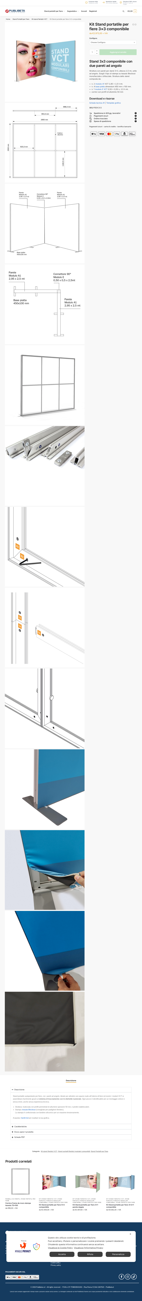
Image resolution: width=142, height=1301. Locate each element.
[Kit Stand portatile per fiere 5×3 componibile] (54, 1182)
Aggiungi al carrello (118, 52)
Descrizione (71, 1080)
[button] (132, 11)
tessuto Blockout (28, 1110)
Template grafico (113, 103)
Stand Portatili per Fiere (21, 19)
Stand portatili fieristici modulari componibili (74, 1151)
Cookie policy (56, 1263)
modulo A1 (99, 84)
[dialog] (71, 1246)
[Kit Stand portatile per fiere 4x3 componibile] (133, 24)
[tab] (71, 1080)
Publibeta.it (110, 1287)
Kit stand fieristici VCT (39, 19)
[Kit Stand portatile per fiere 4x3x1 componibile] (121, 1182)
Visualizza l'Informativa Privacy (88, 1248)
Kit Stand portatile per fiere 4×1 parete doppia (85, 1206)
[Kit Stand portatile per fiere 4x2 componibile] (135, 24)
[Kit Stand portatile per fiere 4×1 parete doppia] (88, 1182)
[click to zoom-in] (45, 62)
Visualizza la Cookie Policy (60, 1248)
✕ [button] (130, 1234)
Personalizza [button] (118, 1254)
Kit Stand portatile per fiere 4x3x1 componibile (120, 1206)
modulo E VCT (101, 89)
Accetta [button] (62, 1254)
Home (8, 19)
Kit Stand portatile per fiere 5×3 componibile (52, 1206)
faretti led (25, 1118)
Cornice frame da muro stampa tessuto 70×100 (18, 1204)
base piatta (100, 86)
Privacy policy (56, 1265)
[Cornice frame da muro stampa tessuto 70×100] (20, 1182)
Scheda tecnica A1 (97, 103)
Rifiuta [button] (90, 1254)
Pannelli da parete (12, 1199)
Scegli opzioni (20, 1213)
